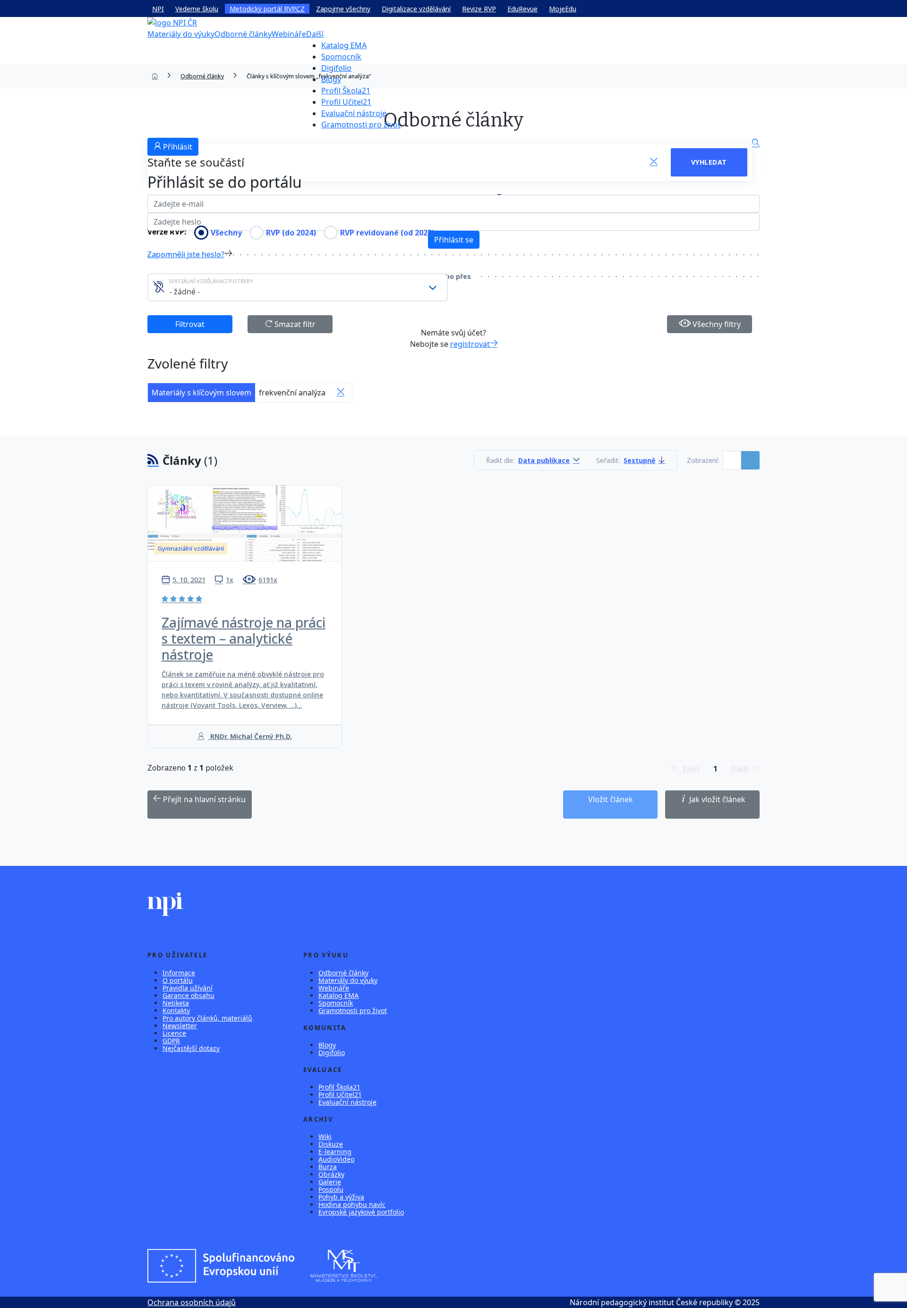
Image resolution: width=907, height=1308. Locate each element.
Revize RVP (479, 8)
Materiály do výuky (180, 34)
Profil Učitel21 (346, 102)
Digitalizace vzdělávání (416, 8)
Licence (174, 1033)
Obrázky (331, 1174)
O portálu (178, 980)
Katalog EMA (344, 45)
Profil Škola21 (345, 90)
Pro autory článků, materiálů (207, 1018)
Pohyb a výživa (341, 1196)
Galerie (329, 1181)
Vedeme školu (196, 8)
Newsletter (180, 1025)
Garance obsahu (188, 995)
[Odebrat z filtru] (340, 392)
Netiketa (176, 1002)
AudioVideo (336, 1159)
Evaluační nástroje (353, 113)
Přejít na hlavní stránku (203, 799)
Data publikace (544, 460)
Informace (179, 972)
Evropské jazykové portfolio (361, 1211)
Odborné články (243, 34)
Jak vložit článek (716, 799)
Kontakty (176, 1010)
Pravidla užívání (188, 987)
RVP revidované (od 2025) (387, 232)
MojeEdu (562, 8)
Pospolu (330, 1189)
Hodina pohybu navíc (351, 1204)
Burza (327, 1166)
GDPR (171, 1040)
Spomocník (341, 56)
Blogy (331, 79)
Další (315, 34)
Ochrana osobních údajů (191, 1302)
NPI (158, 8)
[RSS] (153, 460)
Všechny (226, 232)
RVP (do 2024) (291, 232)
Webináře (289, 34)
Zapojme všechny (343, 8)
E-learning (334, 1151)
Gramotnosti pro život (361, 124)
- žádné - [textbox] (185, 291)
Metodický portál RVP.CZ (267, 8)
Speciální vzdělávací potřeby (211, 281)
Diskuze (330, 1144)
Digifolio (336, 68)
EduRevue (522, 8)
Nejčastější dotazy (191, 1048)
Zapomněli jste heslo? (185, 254)
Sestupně (639, 460)
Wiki (325, 1136)
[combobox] (297, 287)
